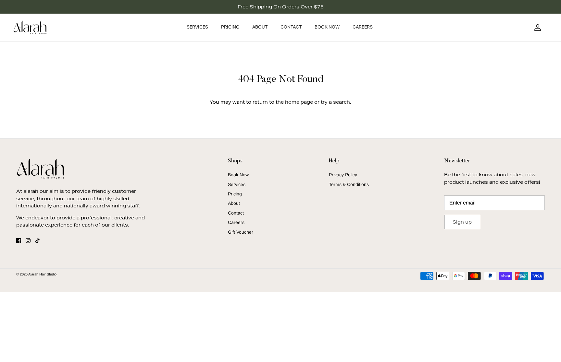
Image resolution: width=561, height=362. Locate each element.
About (260, 27)
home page (299, 102)
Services (197, 27)
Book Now (327, 27)
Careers (363, 27)
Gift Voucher (240, 232)
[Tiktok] (37, 240)
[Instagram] (28, 240)
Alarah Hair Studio (42, 274)
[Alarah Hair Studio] (30, 27)
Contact (291, 27)
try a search (335, 102)
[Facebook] (18, 240)
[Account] (536, 27)
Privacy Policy (343, 174)
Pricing (230, 27)
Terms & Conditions (349, 184)
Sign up (462, 222)
